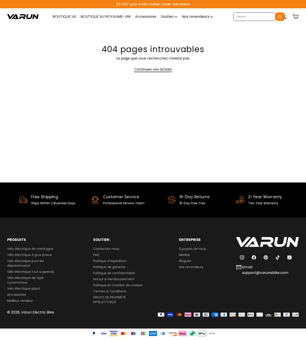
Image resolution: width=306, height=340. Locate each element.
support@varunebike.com (265, 272)
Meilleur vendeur (20, 300)
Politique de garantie (109, 267)
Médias (184, 255)
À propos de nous (192, 249)
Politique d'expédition (109, 261)
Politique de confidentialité (114, 273)
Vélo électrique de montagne (30, 249)
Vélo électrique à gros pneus (29, 255)
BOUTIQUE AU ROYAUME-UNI (106, 16)
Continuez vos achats (153, 69)
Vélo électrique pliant (23, 288)
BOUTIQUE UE (64, 16)
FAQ (96, 255)
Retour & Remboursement (113, 279)
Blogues (185, 261)
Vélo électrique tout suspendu (30, 271)
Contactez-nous (106, 249)
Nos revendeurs (196, 16)
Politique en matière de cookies (117, 285)
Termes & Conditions (109, 291)
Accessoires (145, 16)
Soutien (168, 16)
